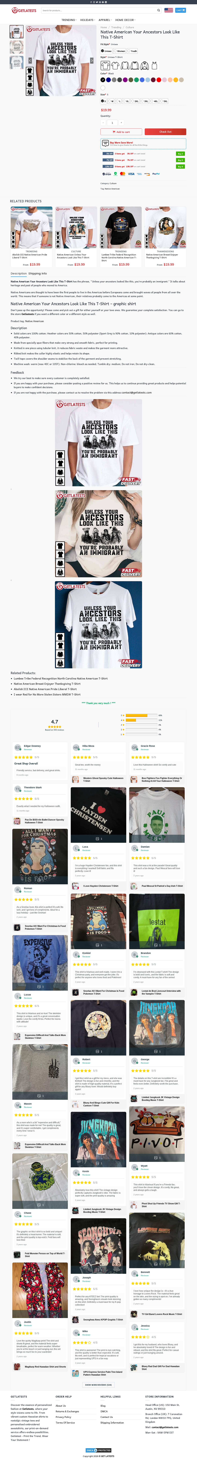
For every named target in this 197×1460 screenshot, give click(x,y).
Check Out (166, 132)
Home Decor (124, 20)
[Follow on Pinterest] (103, 2)
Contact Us (107, 1417)
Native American (112, 188)
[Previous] (30, 60)
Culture (130, 27)
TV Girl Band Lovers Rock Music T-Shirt (162, 1314)
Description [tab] (19, 273)
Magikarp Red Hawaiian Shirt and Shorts (45, 1367)
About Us (61, 1406)
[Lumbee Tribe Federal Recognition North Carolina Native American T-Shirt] (121, 227)
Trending (68, 20)
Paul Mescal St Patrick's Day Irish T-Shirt (162, 886)
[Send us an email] (100, 2)
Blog (103, 1406)
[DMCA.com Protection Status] (98, 1450)
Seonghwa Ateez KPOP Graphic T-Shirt (103, 1320)
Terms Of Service (65, 1422)
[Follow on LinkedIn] (106, 2)
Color (104, 73)
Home (104, 27)
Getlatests (28, 1409)
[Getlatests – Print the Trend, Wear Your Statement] (24, 10)
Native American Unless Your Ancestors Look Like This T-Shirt (73, 256)
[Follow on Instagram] (94, 2)
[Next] (91, 60)
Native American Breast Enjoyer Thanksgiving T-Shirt (162, 256)
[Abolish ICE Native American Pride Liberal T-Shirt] (32, 227)
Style (104, 57)
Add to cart (123, 132)
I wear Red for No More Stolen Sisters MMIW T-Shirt (47, 694)
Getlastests (27, 314)
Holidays (86, 20)
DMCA (104, 1411)
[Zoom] (29, 92)
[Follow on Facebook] (91, 2)
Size (103, 94)
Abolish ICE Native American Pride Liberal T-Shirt (29, 256)
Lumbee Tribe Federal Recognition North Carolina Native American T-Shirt (119, 257)
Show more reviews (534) (98, 1384)
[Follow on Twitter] (97, 2)
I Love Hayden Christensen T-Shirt (100, 886)
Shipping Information (112, 1422)
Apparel (104, 20)
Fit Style (105, 44)
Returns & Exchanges (67, 1411)
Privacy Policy (63, 1417)
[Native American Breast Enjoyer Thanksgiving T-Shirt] (165, 227)
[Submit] (158, 10)
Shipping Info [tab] (38, 273)
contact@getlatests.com (137, 392)
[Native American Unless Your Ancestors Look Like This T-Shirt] (76, 227)
